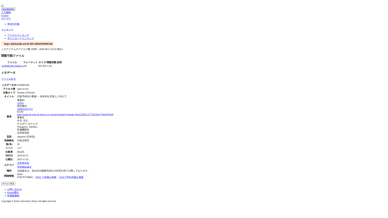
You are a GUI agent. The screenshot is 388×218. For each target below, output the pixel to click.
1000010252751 (25, 109)
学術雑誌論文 (24, 167)
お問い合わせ (14, 189)
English (4, 15)
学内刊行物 (13, 24)
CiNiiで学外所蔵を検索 (71, 177)
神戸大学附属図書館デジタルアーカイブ (23, 2)
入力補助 (6, 12)
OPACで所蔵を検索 (45, 177)
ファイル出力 (8, 79)
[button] (6, 18)
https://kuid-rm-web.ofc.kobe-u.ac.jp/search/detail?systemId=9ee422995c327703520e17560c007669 (65, 114)
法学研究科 (23, 163)
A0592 (20, 103)
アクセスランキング (18, 35)
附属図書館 (13, 195)
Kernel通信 (13, 192)
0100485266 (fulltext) (12, 66)
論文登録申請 (8, 9)
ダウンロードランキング (20, 38)
